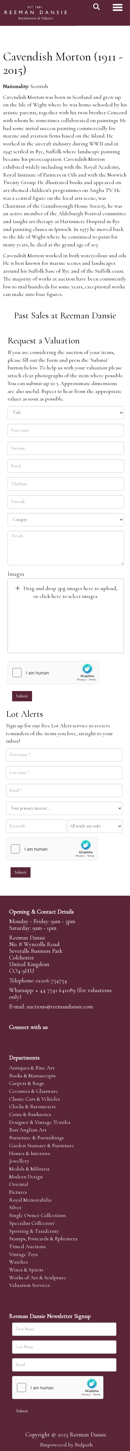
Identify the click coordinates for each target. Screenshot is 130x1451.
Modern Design (26, 1176)
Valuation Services (29, 1285)
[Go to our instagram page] (65, 1037)
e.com (60, 1006)
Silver (15, 1207)
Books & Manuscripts (32, 1075)
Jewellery (19, 1160)
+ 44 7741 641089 (55, 990)
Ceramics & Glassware (33, 1091)
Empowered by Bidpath (66, 1444)
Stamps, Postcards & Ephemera (43, 1238)
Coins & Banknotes (30, 1114)
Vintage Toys (23, 1254)
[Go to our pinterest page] (40, 1037)
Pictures (18, 1192)
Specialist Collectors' (32, 1223)
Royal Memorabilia (30, 1199)
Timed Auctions (27, 1246)
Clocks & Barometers (32, 1106)
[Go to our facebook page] (15, 1037)
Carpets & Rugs (26, 1083)
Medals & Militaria (29, 1168)
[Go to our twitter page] (27, 1037)
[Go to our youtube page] (52, 1037)
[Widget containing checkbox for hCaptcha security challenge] (53, 672)
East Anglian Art (28, 1129)
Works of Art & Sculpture (37, 1277)
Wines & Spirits (26, 1269)
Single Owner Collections (37, 1215)
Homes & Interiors (29, 1153)
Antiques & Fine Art (31, 1067)
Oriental (18, 1184)
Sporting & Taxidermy (34, 1231)
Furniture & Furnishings (36, 1137)
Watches (18, 1261)
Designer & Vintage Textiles (39, 1122)
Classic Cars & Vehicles (34, 1099)
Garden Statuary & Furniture (41, 1145)
